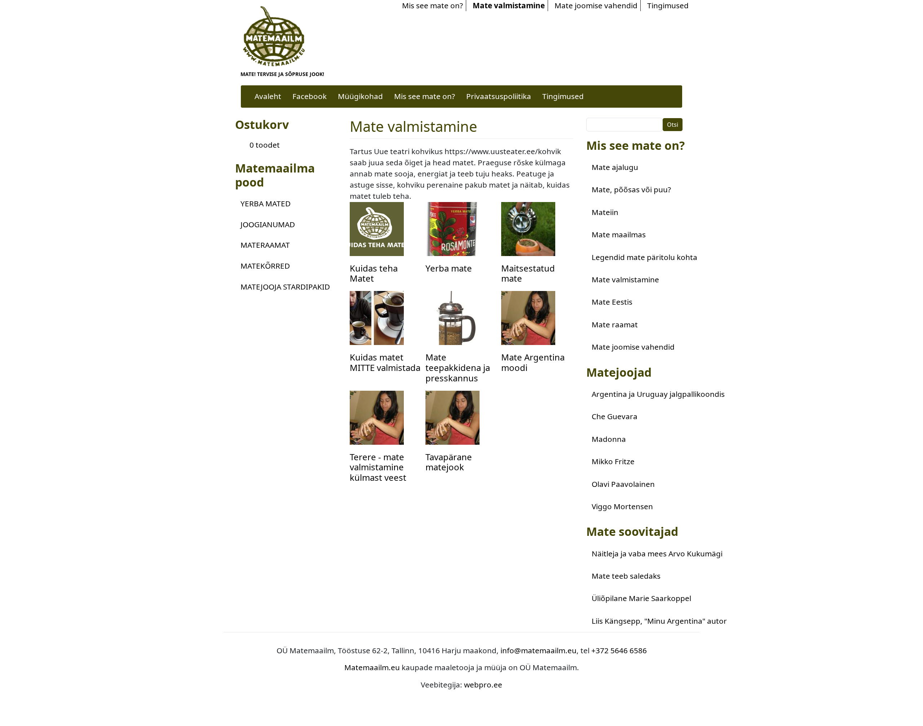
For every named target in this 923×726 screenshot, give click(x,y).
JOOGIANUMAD (267, 224)
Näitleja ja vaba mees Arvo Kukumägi (657, 553)
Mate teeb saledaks (626, 576)
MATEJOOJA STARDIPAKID (285, 287)
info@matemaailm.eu (538, 650)
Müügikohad (360, 96)
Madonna (609, 439)
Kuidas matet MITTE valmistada (385, 362)
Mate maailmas (619, 234)
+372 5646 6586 (619, 650)
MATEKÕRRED (265, 266)
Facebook (309, 96)
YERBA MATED (265, 203)
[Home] (276, 36)
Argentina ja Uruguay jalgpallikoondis (658, 394)
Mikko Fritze (613, 461)
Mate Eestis (612, 302)
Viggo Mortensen (622, 506)
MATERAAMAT (265, 245)
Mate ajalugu (615, 167)
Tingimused (668, 5)
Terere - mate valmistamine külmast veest (378, 467)
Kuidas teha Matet (374, 273)
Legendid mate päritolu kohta (644, 257)
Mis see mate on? (432, 5)
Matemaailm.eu (372, 667)
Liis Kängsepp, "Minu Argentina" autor (659, 621)
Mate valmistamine (509, 5)
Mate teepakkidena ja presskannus (457, 367)
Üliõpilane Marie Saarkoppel (641, 598)
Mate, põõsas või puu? (631, 189)
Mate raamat (615, 324)
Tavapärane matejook (448, 462)
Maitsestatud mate (528, 273)
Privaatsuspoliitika (498, 96)
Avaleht (268, 96)
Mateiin (605, 212)
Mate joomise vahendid (596, 5)
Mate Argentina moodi (533, 362)
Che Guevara (614, 416)
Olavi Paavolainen (623, 484)
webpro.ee (483, 685)
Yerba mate (448, 268)
